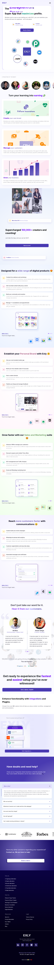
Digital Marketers (9, 909)
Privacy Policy (29, 919)
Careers (7, 924)
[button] (27, 786)
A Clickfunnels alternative (11, 885)
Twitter (36, 945)
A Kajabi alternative (9, 890)
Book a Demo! (27, 30)
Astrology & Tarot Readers (11, 902)
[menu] (50, 3)
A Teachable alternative (10, 888)
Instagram (22, 945)
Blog (6, 926)
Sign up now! (27, 245)
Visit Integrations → (27, 751)
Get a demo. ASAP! (27, 690)
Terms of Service (30, 917)
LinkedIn (18, 945)
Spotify (31, 945)
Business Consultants (10, 904)
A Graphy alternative (9, 881)
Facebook (27, 945)
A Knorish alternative (9, 883)
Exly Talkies (7, 921)
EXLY (4, 3)
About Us (7, 917)
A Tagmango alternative (10, 878)
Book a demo (25, 861)
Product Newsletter (9, 919)
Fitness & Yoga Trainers (10, 898)
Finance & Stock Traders (10, 900)
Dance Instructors (9, 907)
